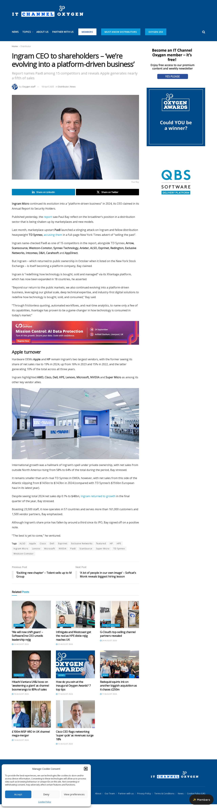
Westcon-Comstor (24, 557)
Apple (32, 547)
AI (60, 728)
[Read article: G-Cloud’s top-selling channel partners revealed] (119, 618)
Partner (19, 629)
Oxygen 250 (156, 31)
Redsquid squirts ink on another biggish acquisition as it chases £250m (118, 689)
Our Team (110, 797)
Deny (46, 794)
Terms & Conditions (164, 797)
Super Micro (103, 552)
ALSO (22, 547)
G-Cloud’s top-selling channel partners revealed (118, 637)
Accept (18, 794)
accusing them (53, 235)
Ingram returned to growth (98, 500)
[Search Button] (203, 32)
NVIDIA (62, 552)
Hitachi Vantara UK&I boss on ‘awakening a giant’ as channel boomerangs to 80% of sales (30, 689)
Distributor (26, 46)
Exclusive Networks (81, 547)
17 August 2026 (65, 697)
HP (111, 547)
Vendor (19, 679)
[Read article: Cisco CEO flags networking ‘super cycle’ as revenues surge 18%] (75, 718)
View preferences (74, 794)
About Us (42, 31)
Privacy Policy (144, 797)
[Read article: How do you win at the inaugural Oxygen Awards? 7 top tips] (75, 668)
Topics (26, 31)
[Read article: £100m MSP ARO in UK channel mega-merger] (31, 718)
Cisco (43, 547)
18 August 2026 (21, 697)
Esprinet (62, 547)
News (15, 31)
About (98, 797)
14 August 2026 (21, 743)
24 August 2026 (109, 644)
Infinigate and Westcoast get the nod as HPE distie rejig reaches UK (73, 639)
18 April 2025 (47, 86)
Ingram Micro (21, 552)
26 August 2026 (21, 648)
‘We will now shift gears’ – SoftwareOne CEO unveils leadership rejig (27, 639)
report (48, 217)
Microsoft (49, 552)
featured (101, 547)
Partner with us (63, 31)
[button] (85, 768)
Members (87, 31)
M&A (105, 679)
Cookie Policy (44, 801)
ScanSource (86, 552)
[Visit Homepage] (47, 11)
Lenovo (36, 552)
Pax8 (73, 552)
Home (15, 46)
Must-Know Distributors (121, 31)
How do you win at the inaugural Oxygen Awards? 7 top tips (73, 689)
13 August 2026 (65, 747)
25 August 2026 (65, 648)
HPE (119, 547)
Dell (52, 547)
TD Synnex (119, 552)
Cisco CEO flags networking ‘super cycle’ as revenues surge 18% (75, 739)
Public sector (111, 629)
